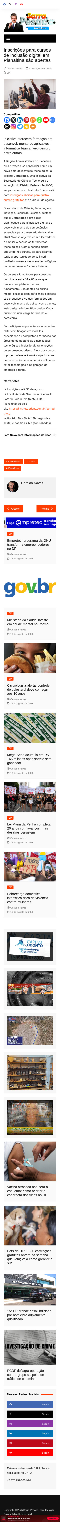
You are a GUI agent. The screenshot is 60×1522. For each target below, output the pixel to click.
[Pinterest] (26, 120)
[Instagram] (13, 126)
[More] (33, 126)
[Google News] (52, 120)
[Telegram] (20, 126)
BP (8, 72)
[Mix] (33, 120)
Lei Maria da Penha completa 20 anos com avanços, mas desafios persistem (28, 828)
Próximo (44, 508)
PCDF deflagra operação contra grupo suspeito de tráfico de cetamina (25, 1375)
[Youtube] (46, 120)
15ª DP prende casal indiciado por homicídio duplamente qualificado (29, 1315)
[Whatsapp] (39, 120)
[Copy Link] (26, 126)
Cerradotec (14, 461)
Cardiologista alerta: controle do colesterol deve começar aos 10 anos (28, 689)
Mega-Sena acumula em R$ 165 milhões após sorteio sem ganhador (29, 759)
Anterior (15, 508)
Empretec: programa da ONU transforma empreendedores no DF (29, 544)
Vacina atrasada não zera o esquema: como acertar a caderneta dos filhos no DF (27, 1191)
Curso (32, 461)
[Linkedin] (20, 120)
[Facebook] (7, 120)
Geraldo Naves (15, 68)
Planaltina (13, 468)
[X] (13, 120)
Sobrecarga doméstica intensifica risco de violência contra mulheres (27, 898)
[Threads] (7, 126)
